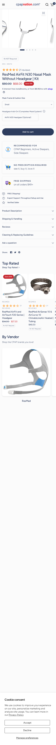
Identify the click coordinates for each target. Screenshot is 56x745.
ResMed (6, 302)
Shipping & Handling (12, 219)
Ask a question (9, 243)
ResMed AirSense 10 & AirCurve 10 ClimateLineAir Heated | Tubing (41, 316)
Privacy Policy (16, 714)
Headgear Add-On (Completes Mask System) (22, 111)
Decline (27, 730)
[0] (51, 4)
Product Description (12, 211)
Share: (5, 252)
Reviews (6, 227)
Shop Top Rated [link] (10, 267)
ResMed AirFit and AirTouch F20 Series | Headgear (13, 315)
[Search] (47, 4)
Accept (27, 722)
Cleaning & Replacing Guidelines (17, 235)
